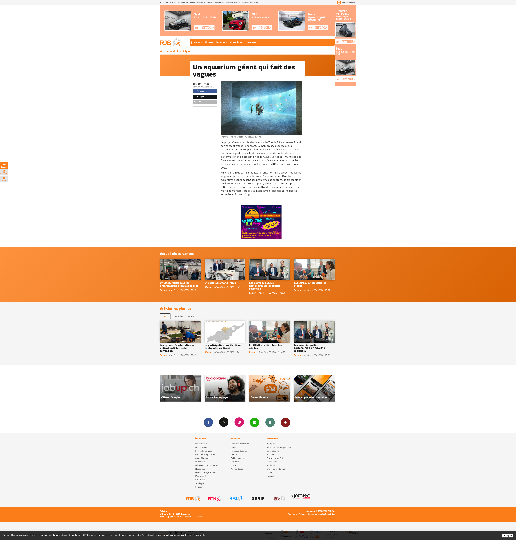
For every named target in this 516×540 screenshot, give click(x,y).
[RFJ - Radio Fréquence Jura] (236, 498)
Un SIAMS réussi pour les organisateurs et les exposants (179, 284)
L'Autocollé (200, 480)
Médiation (271, 465)
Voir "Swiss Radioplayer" (269, 388)
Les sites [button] (165, 2)
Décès (209, 2)
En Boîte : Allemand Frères (220, 282)
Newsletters (254, 422)
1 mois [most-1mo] (191, 316)
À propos (271, 444)
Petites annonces (238, 458)
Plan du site (198, 517)
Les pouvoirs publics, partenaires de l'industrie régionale (264, 285)
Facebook (208, 422)
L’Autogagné (200, 476)
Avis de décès (237, 469)
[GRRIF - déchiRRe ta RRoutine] (258, 498)
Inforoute (184, 2)
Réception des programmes (279, 447)
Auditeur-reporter (348, 2)
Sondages (199, 483)
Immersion (200, 462)
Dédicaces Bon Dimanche (206, 465)
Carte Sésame (219, 2)
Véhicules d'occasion (250, 2)
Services (251, 42)
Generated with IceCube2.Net (321, 514)
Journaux (196, 42)
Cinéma (234, 447)
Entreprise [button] (175, 2)
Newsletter (271, 476)
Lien (199, 102)
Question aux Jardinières (205, 472)
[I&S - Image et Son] (279, 498)
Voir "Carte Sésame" (314, 388)
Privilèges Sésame (233, 2)
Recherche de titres (203, 451)
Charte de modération (276, 469)
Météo (234, 454)
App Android (285, 422)
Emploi (192, 2)
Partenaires (272, 462)
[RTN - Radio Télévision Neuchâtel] (215, 498)
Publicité (270, 454)
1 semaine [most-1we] (178, 316)
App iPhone (270, 422)
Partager (200, 91)
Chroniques (237, 42)
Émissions (221, 42)
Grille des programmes (205, 454)
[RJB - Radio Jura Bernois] (193, 498)
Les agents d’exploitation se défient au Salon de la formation (177, 347)
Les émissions (201, 444)
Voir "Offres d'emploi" (225, 388)
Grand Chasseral (202, 458)
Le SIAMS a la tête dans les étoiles (310, 284)
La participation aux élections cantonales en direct (223, 346)
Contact (270, 472)
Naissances (201, 2)
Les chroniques (201, 447)
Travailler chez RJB (275, 458)
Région (187, 51)
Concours (199, 487)
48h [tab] (165, 316)
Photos (208, 42)
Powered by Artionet (297, 514)
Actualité (172, 51)
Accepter (508, 535)
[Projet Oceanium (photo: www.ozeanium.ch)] (261, 108)
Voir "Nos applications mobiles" (180, 388)
